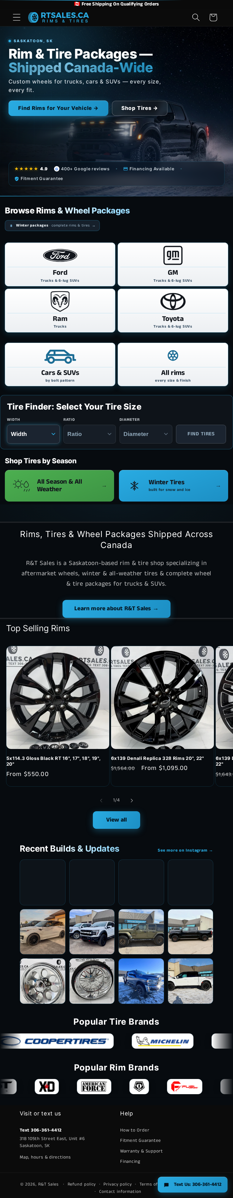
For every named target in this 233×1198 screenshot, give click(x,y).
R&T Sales (49, 1184)
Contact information (120, 1192)
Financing (130, 1161)
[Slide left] (101, 800)
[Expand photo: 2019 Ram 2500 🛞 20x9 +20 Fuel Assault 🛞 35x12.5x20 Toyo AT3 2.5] (141, 981)
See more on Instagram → (185, 850)
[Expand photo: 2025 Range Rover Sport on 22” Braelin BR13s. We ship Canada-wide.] (43, 932)
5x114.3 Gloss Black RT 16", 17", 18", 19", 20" (53, 761)
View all (116, 820)
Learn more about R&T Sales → (116, 608)
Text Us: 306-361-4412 (197, 1184)
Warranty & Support (141, 1151)
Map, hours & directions (45, 1157)
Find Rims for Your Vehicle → (58, 108)
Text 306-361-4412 (41, 1130)
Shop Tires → (139, 108)
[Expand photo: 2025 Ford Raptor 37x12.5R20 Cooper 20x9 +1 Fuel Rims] (191, 981)
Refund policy (82, 1184)
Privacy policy (117, 1184)
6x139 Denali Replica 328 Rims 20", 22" (157, 758)
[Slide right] (132, 800)
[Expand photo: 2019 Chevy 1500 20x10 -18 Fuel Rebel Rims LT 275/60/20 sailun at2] (191, 932)
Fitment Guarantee (140, 1140)
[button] (16, 17)
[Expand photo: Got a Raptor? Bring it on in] (92, 932)
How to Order (134, 1130)
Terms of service (157, 1184)
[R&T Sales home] (58, 17)
